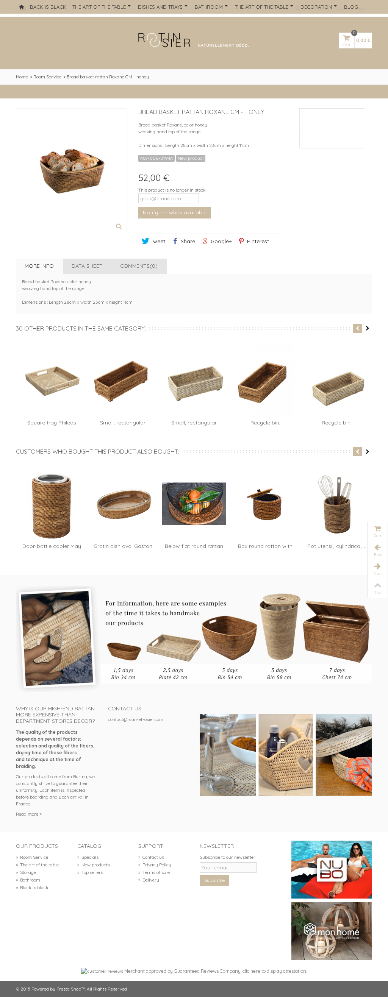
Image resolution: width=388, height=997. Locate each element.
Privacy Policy (154, 864)
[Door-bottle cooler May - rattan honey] (51, 504)
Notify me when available (175, 212)
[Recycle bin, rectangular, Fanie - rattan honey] (265, 380)
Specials (88, 857)
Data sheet (87, 265)
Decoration (316, 7)
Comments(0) (139, 265)
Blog (351, 7)
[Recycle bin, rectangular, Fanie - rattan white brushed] (336, 380)
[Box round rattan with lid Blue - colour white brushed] (265, 504)
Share (187, 241)
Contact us (151, 857)
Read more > (29, 814)
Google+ (220, 241)
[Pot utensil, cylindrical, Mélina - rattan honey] (336, 504)
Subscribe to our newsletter (227, 857)
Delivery (148, 880)
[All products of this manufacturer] (331, 128)
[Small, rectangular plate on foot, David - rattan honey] (123, 380)
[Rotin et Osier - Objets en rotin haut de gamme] (193, 40)
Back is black (48, 7)
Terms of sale (154, 872)
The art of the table (99, 7)
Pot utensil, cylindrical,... (336, 546)
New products (93, 864)
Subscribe (214, 880)
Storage (26, 872)
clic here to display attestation (274, 971)
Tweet (157, 241)
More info (39, 265)
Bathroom (209, 7)
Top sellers (90, 872)
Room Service (47, 77)
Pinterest (257, 241)
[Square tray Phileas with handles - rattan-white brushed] (51, 380)
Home (22, 77)
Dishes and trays (160, 7)
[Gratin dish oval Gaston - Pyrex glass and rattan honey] (123, 504)
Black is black (32, 887)
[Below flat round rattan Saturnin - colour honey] (194, 504)
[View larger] (119, 227)
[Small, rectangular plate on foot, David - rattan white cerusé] (194, 380)
